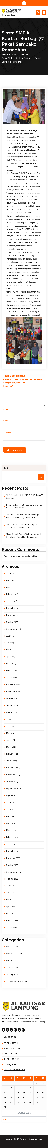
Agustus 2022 (12, 879)
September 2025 (13, 629)
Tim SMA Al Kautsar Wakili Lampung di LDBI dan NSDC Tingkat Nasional (23, 516)
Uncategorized (12, 974)
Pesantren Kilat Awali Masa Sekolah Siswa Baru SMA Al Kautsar (24, 506)
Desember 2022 (13, 851)
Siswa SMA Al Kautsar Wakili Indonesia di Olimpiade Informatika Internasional (23, 535)
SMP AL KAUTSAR (19, 54)
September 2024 (13, 705)
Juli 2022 (10, 886)
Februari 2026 (12, 594)
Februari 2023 (12, 837)
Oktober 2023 (12, 782)
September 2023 (13, 788)
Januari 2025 (11, 677)
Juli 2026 (10, 573)
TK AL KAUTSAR (13, 967)
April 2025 (10, 657)
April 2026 (10, 580)
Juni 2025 (10, 643)
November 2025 (13, 615)
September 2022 (13, 872)
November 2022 (13, 858)
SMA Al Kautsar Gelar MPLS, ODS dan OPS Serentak (24, 496)
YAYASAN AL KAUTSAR (16, 981)
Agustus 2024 (12, 712)
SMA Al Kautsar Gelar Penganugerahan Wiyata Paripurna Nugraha (23, 525)
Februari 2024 (12, 754)
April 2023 (10, 823)
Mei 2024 (10, 733)
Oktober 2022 (12, 865)
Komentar (8, 386)
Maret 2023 (11, 830)
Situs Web (7, 432)
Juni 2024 (10, 726)
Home (5, 54)
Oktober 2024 (12, 698)
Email (6, 421)
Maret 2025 (11, 664)
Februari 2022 (12, 920)
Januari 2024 (11, 761)
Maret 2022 (11, 913)
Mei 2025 (10, 650)
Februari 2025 (12, 670)
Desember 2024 (13, 684)
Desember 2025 (13, 608)
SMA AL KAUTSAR (14, 954)
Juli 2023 (10, 802)
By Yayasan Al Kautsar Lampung (20, 120)
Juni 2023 (10, 809)
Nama (6, 409)
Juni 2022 (10, 893)
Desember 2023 (13, 768)
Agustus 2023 (12, 795)
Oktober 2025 (12, 622)
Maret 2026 (11, 587)
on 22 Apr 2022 (15, 117)
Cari (6, 468)
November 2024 (13, 691)
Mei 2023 (10, 816)
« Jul (5, 1119)
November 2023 (13, 775)
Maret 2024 (11, 747)
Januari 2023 (11, 844)
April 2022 (10, 907)
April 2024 (10, 740)
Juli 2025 (10, 636)
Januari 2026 (11, 601)
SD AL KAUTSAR (13, 947)
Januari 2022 (11, 927)
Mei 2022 (10, 900)
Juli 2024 (10, 719)
